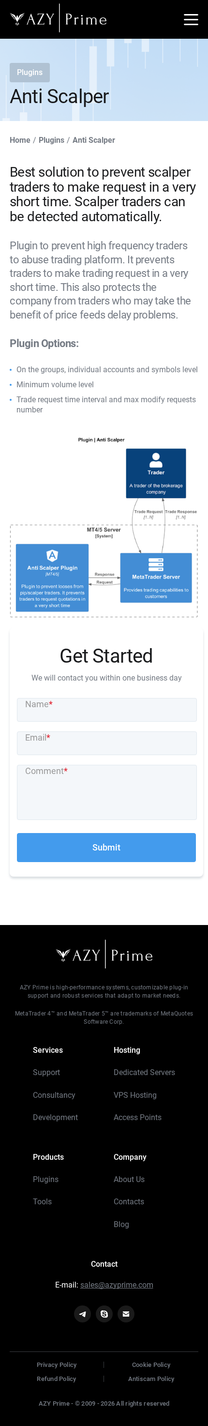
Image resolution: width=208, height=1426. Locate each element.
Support (46, 1072)
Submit (106, 847)
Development (55, 1117)
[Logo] (58, 19)
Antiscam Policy (151, 1379)
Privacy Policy (57, 1365)
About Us (129, 1179)
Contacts (129, 1201)
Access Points (138, 1117)
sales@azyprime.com (116, 1284)
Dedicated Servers (144, 1072)
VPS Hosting (135, 1095)
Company (130, 1157)
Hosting (127, 1050)
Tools (42, 1201)
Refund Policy (56, 1379)
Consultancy (54, 1095)
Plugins (46, 1179)
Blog (121, 1224)
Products (48, 1157)
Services (48, 1050)
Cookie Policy (151, 1365)
